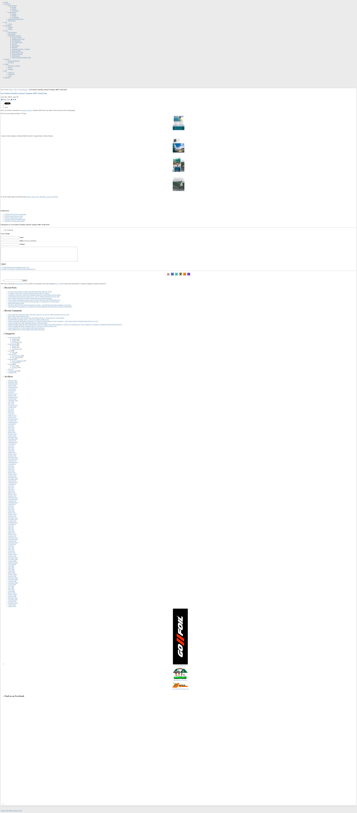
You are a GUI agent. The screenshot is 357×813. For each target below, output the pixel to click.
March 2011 (11, 532)
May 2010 (11, 549)
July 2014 (11, 466)
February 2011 (12, 534)
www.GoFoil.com (180, 665)
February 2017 (12, 415)
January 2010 (12, 556)
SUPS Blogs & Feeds (14, 36)
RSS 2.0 (56, 283)
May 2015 (11, 449)
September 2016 (13, 422)
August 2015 (12, 444)
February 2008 (12, 594)
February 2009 (12, 574)
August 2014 (12, 464)
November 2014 (13, 459)
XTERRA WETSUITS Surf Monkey (15, 214)
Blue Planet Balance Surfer (16, 303)
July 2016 (11, 425)
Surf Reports (15, 56)
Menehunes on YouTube (180, 680)
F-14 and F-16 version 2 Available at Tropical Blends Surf (18, 269)
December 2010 (13, 537)
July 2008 (11, 586)
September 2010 (13, 542)
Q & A (10, 24)
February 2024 (12, 380)
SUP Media (7, 25)
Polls (9, 369)
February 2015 (12, 454)
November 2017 (13, 405)
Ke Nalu (14, 44)
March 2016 (11, 432)
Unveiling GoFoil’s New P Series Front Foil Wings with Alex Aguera (28, 293)
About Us (11, 72)
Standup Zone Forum (18, 39)
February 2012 (12, 514)
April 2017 (11, 414)
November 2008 (13, 579)
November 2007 (13, 599)
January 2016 (12, 435)
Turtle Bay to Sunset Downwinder (14, 221)
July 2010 (11, 546)
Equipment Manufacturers (15, 19)
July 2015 (11, 445)
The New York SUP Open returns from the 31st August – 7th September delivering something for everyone (39, 305)
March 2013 (11, 492)
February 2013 (12, 494)
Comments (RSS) (17, 810)
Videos (10, 29)
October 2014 (12, 461)
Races (10, 67)
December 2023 (13, 382)
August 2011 (12, 524)
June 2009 (11, 568)
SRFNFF (14, 47)
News (6, 31)
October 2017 (12, 407)
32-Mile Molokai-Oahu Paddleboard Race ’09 (15, 267)
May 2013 (11, 489)
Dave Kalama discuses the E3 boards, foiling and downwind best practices (30, 298)
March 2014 (11, 472)
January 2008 (12, 596)
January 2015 (12, 455)
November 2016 (13, 419)
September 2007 (13, 603)
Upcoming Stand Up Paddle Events (14, 219)
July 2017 (11, 409)
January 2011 (12, 536)
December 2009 (13, 558)
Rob (9, 316)
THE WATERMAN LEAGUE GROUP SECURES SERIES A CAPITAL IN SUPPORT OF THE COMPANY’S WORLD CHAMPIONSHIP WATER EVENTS (73, 324)
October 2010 (12, 541)
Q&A (13, 352)
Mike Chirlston (12, 318)
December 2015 (13, 437)
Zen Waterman (16, 41)
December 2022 (13, 384)
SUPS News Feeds (17, 52)
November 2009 (13, 559)
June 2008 (11, 588)
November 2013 (13, 479)
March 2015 (11, 452)
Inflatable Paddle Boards (15, 324)
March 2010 (11, 553)
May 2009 (11, 569)
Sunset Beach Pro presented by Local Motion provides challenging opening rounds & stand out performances (40, 306)
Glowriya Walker (13, 323)
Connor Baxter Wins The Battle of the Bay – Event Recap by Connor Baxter (41, 318)
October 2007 (12, 601)
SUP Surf (11, 62)
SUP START (12, 314)
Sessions (6, 59)
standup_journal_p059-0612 (50, 197)
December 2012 (13, 497)
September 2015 (13, 442)
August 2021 (12, 389)
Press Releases (12, 32)
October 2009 (12, 561)
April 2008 (11, 591)
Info (5, 71)
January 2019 (12, 395)
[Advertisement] (178, 203)
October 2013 (12, 481)
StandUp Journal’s (26, 110)
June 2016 (11, 427)
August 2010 (12, 544)
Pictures (10, 27)
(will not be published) (28, 241)
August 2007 (12, 604)
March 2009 (11, 573)
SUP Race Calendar (14, 66)
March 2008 (11, 593)
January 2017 (12, 417)
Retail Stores (12, 20)
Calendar (10, 372)
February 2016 (12, 434)
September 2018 (13, 400)
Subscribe (7, 77)
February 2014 (12, 474)
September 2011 (13, 522)
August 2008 (12, 584)
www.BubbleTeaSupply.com (180, 689)
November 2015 (13, 439)
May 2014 (11, 469)
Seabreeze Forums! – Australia (21, 49)
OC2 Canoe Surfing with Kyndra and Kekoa (31, 328)
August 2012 (12, 504)
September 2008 (13, 583)
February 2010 (12, 554)
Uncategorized (12, 371)
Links (10, 76)
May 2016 (11, 429)
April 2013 (11, 491)
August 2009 (12, 564)
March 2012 (11, 512)
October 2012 (12, 501)
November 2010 (13, 539)
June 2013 (11, 487)
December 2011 (12, 517)
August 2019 (12, 390)
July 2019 (11, 392)
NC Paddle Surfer (17, 42)
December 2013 (13, 477)
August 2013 (12, 484)
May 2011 (11, 529)
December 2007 (13, 598)
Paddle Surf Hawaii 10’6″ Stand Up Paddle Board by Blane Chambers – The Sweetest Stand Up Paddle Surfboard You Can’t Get (60, 321)
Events (6, 64)
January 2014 (12, 476)
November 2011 (13, 519)
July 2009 (11, 566)
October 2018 (12, 399)
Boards (14, 7)
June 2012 (11, 507)
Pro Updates (11, 34)
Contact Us (11, 74)
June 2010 (11, 548)
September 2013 (13, 482)
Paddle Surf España (14, 321)
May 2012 (11, 509)
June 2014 (11, 467)
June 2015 (11, 447)
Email (6, 107)
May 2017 (11, 412)
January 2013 (12, 496)
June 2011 (11, 527)
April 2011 (11, 531)
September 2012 (13, 502)
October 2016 (12, 420)
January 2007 (12, 606)
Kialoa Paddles (16, 51)
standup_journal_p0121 (33, 197)
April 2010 (11, 551)
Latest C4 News (16, 37)
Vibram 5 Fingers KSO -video (13, 217)
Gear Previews (12, 5)
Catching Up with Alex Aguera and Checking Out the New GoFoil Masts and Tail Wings (34, 295)
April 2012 (11, 511)
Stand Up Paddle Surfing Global (21, 57)
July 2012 (11, 506)
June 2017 (11, 410)
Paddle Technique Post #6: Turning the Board (34, 323)
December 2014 (13, 457)
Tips (5, 22)
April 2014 (11, 471)
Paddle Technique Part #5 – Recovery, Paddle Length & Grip (31, 319)
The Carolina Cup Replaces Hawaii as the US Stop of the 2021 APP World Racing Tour (34, 300)
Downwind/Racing (13, 61)
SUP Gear (7, 4)
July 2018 (11, 402)
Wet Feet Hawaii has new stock (13, 216)
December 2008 (13, 578)
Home (6, 2)
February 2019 (12, 394)
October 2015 (12, 440)
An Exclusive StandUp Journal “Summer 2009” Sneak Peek (24, 93)
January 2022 (12, 385)
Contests (10, 69)
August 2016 (12, 424)
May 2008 (11, 589)
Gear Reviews (12, 12)
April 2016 (11, 430)
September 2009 (13, 563)
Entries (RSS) (5, 810)
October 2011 (12, 521)
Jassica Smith (12, 328)
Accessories (15, 10)
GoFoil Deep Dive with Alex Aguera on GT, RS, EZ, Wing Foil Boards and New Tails (33, 296)
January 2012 (12, 516)
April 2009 (11, 571)
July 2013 (11, 486)
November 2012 (13, 499)
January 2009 (12, 576)
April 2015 (11, 450)
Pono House (15, 46)
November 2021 (13, 387)
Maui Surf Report (17, 54)
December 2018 (13, 397)
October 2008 (12, 581)
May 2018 (11, 404)
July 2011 (11, 526)
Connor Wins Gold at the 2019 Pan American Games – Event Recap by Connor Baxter (33, 301)
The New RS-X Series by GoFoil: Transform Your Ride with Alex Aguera (30, 291)
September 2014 (13, 462)
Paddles (14, 9)
